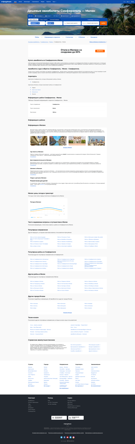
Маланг (46, 384)
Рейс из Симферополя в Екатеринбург (67, 263)
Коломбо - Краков (64, 380)
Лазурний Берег (79, 372)
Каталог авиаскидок (33, 402)
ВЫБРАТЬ (100, 51)
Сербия (30, 380)
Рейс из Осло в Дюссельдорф (37, 237)
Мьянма (30, 367)
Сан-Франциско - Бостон (66, 376)
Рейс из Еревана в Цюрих (36, 241)
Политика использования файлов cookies (74, 432)
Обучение (70, 404)
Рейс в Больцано (61, 305)
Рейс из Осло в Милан (63, 290)
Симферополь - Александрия (63, 386)
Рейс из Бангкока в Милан (64, 288)
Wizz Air (93, 376)
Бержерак (46, 380)
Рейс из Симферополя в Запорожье (39, 259)
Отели (29, 405)
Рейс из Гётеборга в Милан (91, 285)
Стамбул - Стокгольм (65, 372)
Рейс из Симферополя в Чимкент (93, 268)
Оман (29, 376)
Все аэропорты (79, 385)
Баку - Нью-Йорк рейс (35, 327)
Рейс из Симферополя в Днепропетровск (91, 266)
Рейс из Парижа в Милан (63, 281)
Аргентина (31, 378)
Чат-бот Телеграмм (53, 402)
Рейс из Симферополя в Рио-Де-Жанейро (65, 261)
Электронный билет (76, 348)
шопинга (42, 184)
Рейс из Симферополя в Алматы (93, 259)
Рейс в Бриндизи (61, 308)
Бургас (45, 382)
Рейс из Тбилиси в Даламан (92, 239)
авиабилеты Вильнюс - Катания (79, 334)
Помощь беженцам (72, 407)
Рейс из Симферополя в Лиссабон (93, 261)
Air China (93, 384)
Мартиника (31, 369)
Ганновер (77, 367)
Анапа (45, 369)
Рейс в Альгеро (34, 303)
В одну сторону (43, 19)
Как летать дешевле (76, 344)
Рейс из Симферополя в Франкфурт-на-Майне (94, 264)
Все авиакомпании (95, 385)
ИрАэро (93, 382)
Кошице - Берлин (64, 374)
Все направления (64, 388)
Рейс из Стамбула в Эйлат (91, 246)
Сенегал (30, 372)
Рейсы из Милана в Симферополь (98, 41)
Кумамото (46, 372)
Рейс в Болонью (61, 303)
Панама (30, 384)
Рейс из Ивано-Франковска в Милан (94, 288)
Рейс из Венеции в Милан (36, 288)
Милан (51, 41)
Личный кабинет (72, 400)
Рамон (77, 378)
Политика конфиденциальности (55, 432)
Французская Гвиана (33, 382)
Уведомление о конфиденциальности (94, 432)
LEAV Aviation (94, 367)
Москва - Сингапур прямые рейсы (38, 331)
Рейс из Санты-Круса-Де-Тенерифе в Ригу (39, 239)
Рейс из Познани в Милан (36, 290)
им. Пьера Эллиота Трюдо (81, 384)
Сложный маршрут (54, 19)
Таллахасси (47, 374)
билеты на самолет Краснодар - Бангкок (40, 329)
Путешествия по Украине (74, 405)
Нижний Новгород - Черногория (65, 383)
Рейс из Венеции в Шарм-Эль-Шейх (94, 237)
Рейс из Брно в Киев (35, 246)
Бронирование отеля (94, 348)
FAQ (49, 400)
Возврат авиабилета (94, 346)
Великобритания (32, 370)
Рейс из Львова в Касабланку (64, 241)
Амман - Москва (64, 367)
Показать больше (67, 312)
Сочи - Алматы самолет (36, 325)
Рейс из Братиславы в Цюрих (92, 241)
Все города (47, 385)
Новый (77, 374)
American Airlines (95, 380)
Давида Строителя (80, 376)
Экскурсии (30, 407)
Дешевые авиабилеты (34, 41)
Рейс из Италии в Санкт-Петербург (39, 243)
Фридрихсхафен (79, 369)
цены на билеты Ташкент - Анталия (80, 331)
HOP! (92, 369)
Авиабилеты (31, 400)
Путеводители (31, 411)
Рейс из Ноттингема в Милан (64, 283)
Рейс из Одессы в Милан (91, 281)
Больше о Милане (67, 147)
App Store (70, 402)
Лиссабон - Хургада (65, 369)
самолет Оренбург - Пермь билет (79, 325)
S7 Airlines (93, 374)
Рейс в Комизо (88, 308)
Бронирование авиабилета (78, 346)
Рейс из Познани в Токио (63, 237)
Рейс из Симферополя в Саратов (65, 259)
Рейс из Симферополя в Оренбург (39, 263)
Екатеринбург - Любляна (66, 378)
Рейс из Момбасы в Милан (91, 283)
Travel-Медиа (31, 409)
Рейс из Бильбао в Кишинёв (64, 239)
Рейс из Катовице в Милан (91, 290)
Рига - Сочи (74, 327)
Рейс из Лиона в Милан (36, 285)
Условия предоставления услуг (39, 432)
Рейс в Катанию (89, 305)
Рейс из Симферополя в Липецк (38, 261)
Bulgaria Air (94, 372)
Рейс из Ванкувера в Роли (91, 243)
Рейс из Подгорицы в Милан (37, 283)
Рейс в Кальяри (88, 303)
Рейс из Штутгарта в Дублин (64, 246)
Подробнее (33, 156)
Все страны (31, 385)
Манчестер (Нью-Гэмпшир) (50, 378)
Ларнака (77, 370)
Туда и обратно (33, 19)
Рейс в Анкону (33, 305)
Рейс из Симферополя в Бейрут (38, 268)
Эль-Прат (77, 380)
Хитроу (77, 382)
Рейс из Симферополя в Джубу (65, 268)
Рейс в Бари (33, 308)
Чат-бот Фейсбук (52, 404)
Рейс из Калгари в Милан (63, 285)
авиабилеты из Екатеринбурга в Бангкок (81, 329)
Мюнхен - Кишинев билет (36, 334)
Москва (46, 370)
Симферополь (44, 41)
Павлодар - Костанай (65, 370)
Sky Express (94, 378)
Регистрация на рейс (94, 344)
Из (29, 23)
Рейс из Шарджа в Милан (36, 281)
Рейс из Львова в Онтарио (64, 243)
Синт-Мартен (31, 374)
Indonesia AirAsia (95, 370)
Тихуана (46, 376)
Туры (29, 404)
